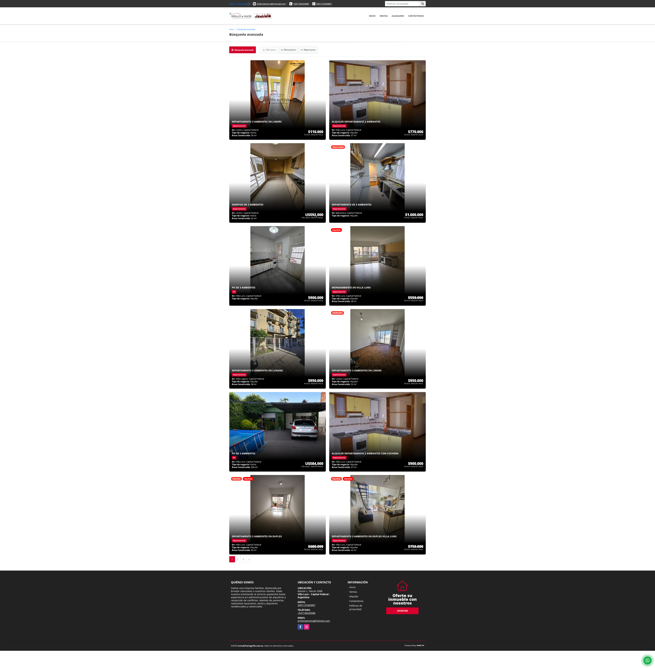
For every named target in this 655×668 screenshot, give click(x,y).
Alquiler (353, 596)
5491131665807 (324, 3)
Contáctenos (416, 15)
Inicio (372, 15)
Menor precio (289, 49)
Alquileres (398, 15)
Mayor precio (309, 49)
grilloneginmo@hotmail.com (271, 3)
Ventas (384, 15)
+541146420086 (301, 3)
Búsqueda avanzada (246, 29)
